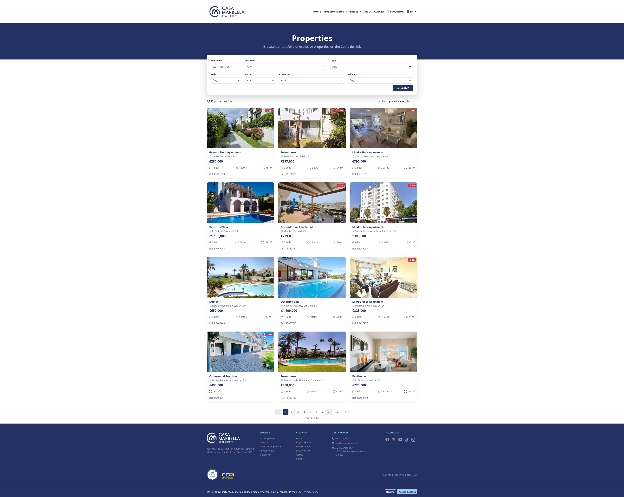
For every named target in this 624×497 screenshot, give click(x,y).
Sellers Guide (303, 446)
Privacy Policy (311, 491)
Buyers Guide (303, 442)
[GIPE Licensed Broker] (212, 474)
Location (250, 60)
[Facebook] (387, 440)
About (367, 11)
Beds (213, 74)
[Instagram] (413, 440)
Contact (379, 11)
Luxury (264, 442)
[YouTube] (400, 440)
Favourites (266, 454)
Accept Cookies (407, 491)
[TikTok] (407, 440)
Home (317, 11)
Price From (285, 74)
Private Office (303, 450)
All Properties (267, 438)
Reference (216, 60)
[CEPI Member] (228, 475)
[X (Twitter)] (394, 440)
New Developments (270, 446)
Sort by (381, 101)
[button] (411, 11)
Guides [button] (353, 11)
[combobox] (284, 67)
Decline (390, 491)
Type (333, 60)
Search (405, 88)
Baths (248, 74)
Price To (352, 74)
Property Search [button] (334, 11)
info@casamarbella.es (347, 443)
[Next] (345, 412)
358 (337, 412)
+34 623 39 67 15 (344, 438)
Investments (267, 450)
